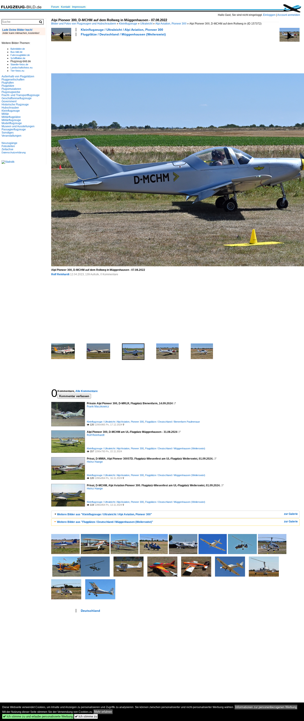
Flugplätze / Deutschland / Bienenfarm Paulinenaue (172, 421)
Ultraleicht (146, 23)
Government (9, 101)
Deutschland (90, 610)
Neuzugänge (9, 143)
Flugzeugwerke (11, 92)
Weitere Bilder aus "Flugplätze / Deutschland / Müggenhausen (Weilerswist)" (105, 522)
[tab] (175, 514)
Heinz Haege (95, 461)
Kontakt (65, 6)
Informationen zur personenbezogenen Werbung (266, 707)
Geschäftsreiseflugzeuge (17, 98)
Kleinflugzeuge (128, 23)
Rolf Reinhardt (60, 274)
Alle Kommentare (86, 391)
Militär (5, 113)
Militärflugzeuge (11, 120)
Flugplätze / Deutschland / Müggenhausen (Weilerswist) (123, 34)
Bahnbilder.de (17, 48)
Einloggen (269, 14)
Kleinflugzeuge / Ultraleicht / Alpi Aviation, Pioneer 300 (122, 29)
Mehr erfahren (103, 711)
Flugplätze (8, 85)
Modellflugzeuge (12, 123)
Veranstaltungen (11, 135)
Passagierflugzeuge (14, 129)
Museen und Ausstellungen (18, 126)
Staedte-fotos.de (19, 64)
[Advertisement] (132, 54)
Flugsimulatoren (11, 88)
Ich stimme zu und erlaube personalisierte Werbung (38, 716)
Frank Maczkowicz (98, 406)
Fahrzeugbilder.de (20, 55)
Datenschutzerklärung (14, 152)
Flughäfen (8, 82)
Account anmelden (288, 14)
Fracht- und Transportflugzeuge (21, 95)
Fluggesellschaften (13, 79)
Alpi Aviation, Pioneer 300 (170, 23)
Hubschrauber (10, 107)
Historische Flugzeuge (15, 104)
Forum (55, 6)
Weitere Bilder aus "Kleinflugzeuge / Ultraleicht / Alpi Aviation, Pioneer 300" (104, 514)
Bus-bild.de (16, 52)
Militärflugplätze (11, 117)
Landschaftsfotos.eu (21, 67)
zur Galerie (291, 514)
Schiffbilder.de (17, 58)
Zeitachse (7, 149)
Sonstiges (8, 132)
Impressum (78, 6)
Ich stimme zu (86, 716)
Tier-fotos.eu (17, 70)
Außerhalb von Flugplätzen (18, 76)
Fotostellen (8, 146)
